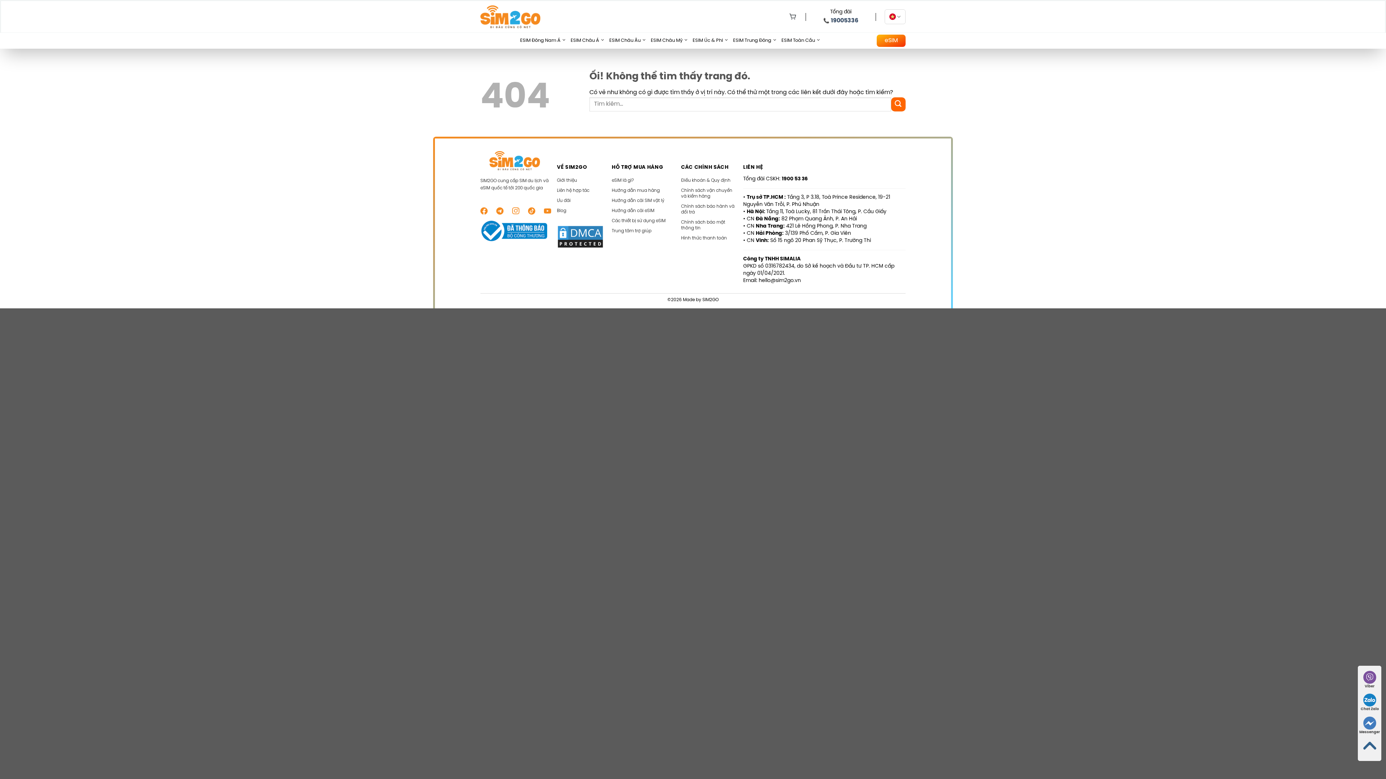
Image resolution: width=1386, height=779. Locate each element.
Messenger (1369, 732)
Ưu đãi (564, 200)
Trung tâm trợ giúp (631, 231)
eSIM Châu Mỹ (667, 40)
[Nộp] (898, 104)
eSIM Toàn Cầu (798, 40)
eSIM (891, 41)
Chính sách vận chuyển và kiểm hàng (706, 193)
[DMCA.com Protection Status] (580, 237)
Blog (561, 210)
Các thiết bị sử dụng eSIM (639, 221)
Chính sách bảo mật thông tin (703, 225)
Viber (1369, 686)
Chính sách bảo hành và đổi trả (708, 209)
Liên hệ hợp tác (573, 190)
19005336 (844, 21)
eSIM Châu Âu (625, 40)
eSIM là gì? (623, 180)
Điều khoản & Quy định (706, 180)
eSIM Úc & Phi (708, 40)
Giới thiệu (567, 180)
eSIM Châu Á (585, 40)
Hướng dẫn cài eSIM (633, 210)
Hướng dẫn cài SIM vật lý (638, 200)
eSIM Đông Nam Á (540, 40)
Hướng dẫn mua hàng (636, 190)
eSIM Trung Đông (752, 40)
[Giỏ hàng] (791, 17)
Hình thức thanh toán (704, 238)
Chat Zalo (1370, 709)
